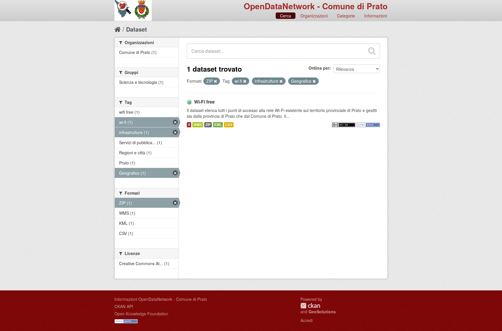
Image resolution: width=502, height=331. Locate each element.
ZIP (208, 124)
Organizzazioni (314, 16)
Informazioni (375, 16)
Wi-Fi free (204, 101)
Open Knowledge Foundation (141, 313)
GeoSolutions (322, 311)
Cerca (285, 16)
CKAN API (123, 306)
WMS (197, 124)
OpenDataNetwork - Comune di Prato (316, 6)
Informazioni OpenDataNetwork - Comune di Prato (160, 299)
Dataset (136, 29)
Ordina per (319, 68)
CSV (228, 124)
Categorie (346, 16)
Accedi (306, 320)
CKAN (310, 306)
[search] (372, 51)
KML (218, 124)
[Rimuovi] (215, 81)
